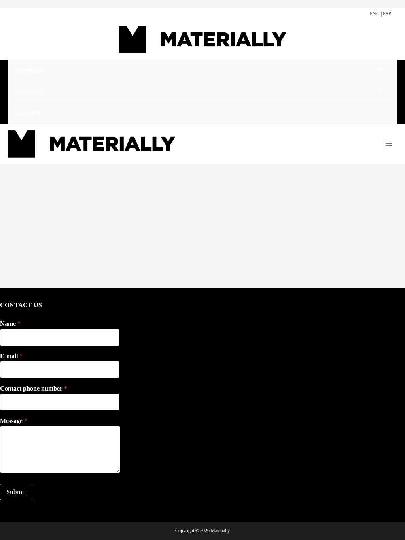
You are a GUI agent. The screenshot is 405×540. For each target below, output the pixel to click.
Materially (31, 70)
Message (13, 420)
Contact (28, 113)
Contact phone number (33, 388)
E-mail (11, 356)
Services (29, 92)
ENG (375, 13)
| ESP (386, 13)
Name (10, 323)
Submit (16, 492)
